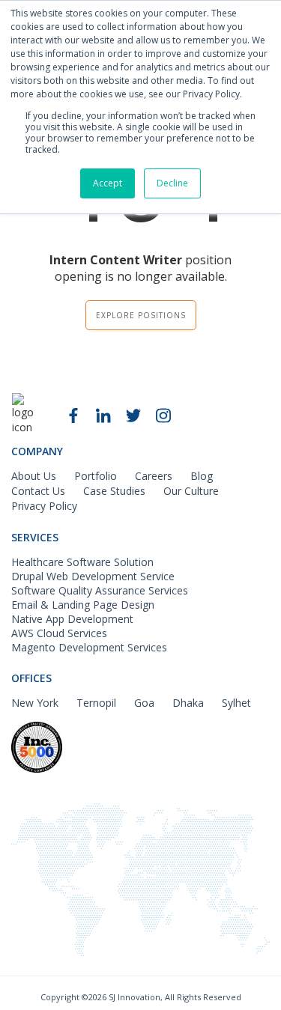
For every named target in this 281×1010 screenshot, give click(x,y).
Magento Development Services (89, 647)
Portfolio (95, 476)
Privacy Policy (44, 506)
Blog (201, 476)
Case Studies (114, 491)
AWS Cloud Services (59, 633)
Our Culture (191, 491)
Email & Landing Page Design (82, 604)
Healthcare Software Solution (82, 562)
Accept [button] (107, 183)
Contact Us (38, 491)
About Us (33, 476)
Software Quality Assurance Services (99, 590)
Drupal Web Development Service (93, 576)
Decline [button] (172, 183)
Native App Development (72, 619)
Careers (153, 476)
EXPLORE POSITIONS (141, 315)
